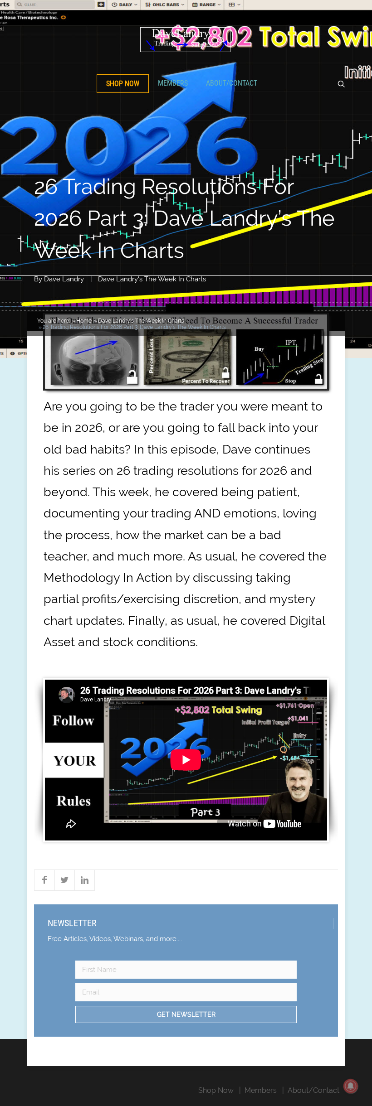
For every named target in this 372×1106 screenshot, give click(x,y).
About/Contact (231, 83)
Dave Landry (64, 279)
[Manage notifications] (350, 1086)
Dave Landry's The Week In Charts (152, 279)
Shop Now (122, 83)
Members (173, 83)
